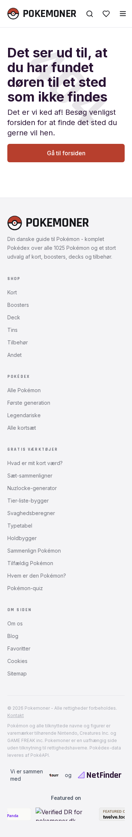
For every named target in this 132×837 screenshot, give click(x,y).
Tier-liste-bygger (28, 500)
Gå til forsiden (66, 153)
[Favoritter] (106, 13)
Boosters (18, 305)
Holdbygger (22, 538)
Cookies (17, 661)
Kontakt (15, 715)
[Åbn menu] (123, 13)
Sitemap (17, 673)
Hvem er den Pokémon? (36, 575)
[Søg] (89, 13)
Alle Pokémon (24, 390)
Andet (14, 355)
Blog (12, 636)
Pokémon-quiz (25, 588)
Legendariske (24, 415)
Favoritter (18, 648)
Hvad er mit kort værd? (35, 463)
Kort (12, 292)
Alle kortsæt (21, 428)
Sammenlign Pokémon (34, 550)
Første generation (28, 403)
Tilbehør (17, 342)
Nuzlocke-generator (32, 488)
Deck (13, 317)
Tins (12, 330)
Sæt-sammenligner (29, 475)
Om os (15, 623)
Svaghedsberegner (31, 513)
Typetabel (19, 525)
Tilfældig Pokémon (30, 563)
